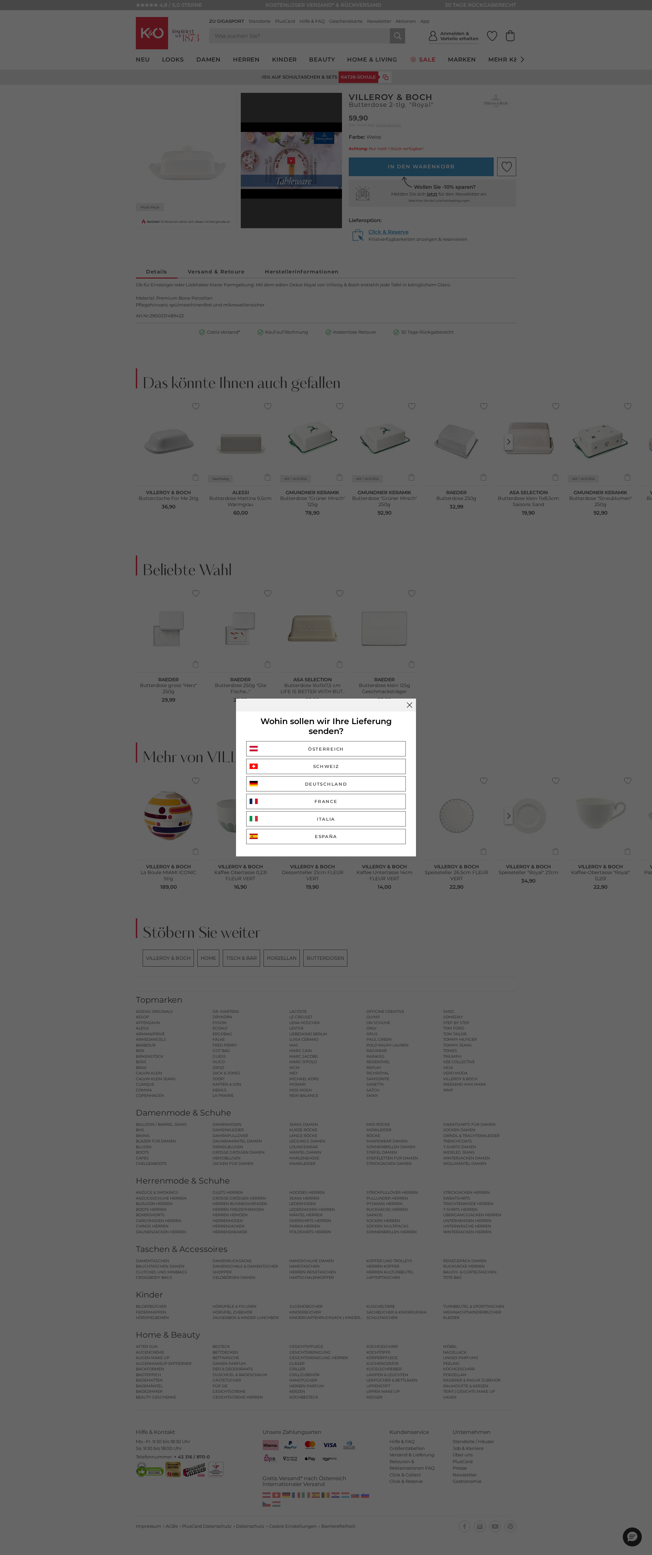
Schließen (409, 705)
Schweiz (326, 766)
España (326, 836)
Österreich (326, 749)
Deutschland (326, 784)
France (325, 801)
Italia (326, 819)
